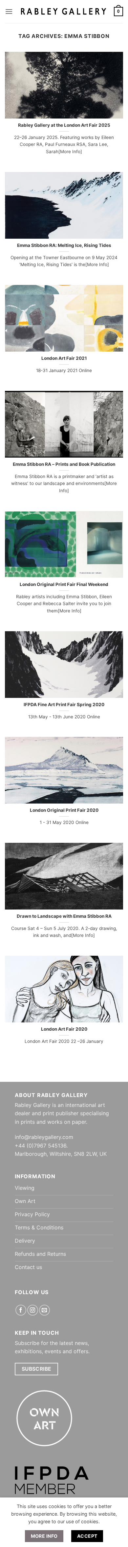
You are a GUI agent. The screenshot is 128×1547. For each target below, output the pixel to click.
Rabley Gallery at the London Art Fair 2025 (64, 125)
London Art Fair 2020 (64, 1029)
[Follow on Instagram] (32, 1310)
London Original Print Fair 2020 (64, 810)
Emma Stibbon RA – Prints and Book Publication (64, 464)
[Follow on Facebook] (20, 1310)
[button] (9, 11)
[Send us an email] (44, 1310)
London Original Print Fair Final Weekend (64, 584)
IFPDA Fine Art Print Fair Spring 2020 (64, 704)
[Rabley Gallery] (63, 11)
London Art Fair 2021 (64, 358)
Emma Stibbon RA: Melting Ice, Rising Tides (64, 245)
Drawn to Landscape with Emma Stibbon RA (64, 916)
